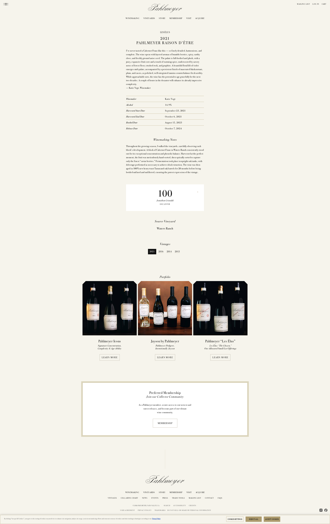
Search (167, 505)
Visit (188, 18)
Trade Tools (178, 498)
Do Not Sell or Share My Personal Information (189, 510)
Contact (209, 498)
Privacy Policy (144, 510)
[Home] (165, 9)
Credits (192, 505)
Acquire (199, 18)
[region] (165, 519)
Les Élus (165, 32)
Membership (175, 18)
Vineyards (149, 18)
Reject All (253, 519)
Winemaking (132, 18)
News (144, 498)
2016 (160, 251)
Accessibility (179, 505)
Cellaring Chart (129, 498)
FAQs (220, 498)
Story (162, 18)
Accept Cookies (272, 519)
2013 (177, 251)
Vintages (112, 498)
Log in (315, 4)
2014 (169, 251)
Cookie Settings (235, 519)
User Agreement (127, 510)
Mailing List (303, 4)
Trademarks (160, 510)
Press (165, 498)
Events (154, 498)
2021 (152, 251)
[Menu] (6, 4)
